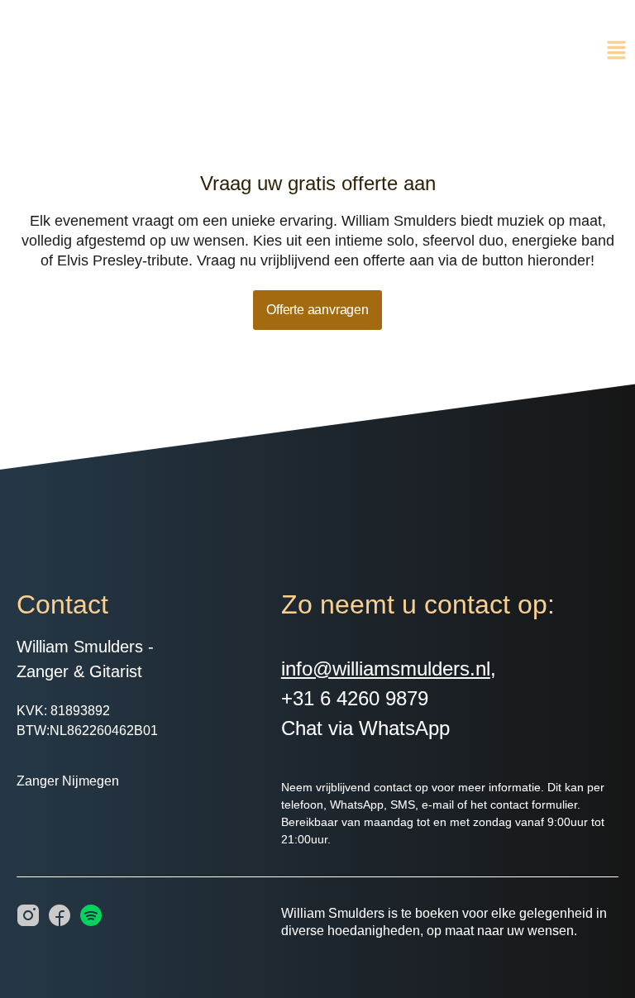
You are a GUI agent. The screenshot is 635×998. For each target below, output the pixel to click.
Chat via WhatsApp (365, 728)
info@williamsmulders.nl (385, 668)
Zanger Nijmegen (68, 781)
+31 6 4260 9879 (354, 698)
